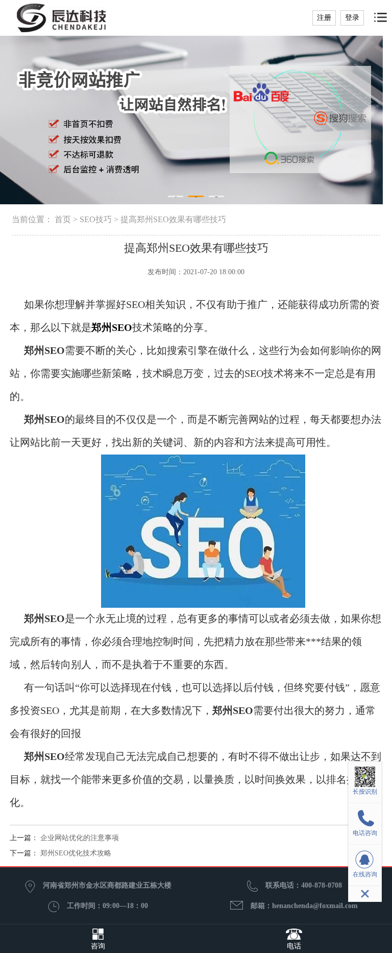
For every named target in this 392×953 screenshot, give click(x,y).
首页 (63, 219)
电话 (294, 946)
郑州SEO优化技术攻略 (75, 853)
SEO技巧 (96, 219)
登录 (352, 17)
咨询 (98, 946)
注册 (324, 17)
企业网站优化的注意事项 (79, 838)
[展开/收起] (365, 894)
